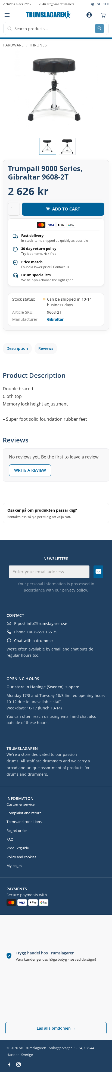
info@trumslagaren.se (47, 623)
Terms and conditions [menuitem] (24, 821)
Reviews (45, 348)
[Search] (99, 28)
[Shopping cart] (102, 15)
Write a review (30, 470)
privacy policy (74, 590)
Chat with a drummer (33, 640)
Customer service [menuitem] (21, 804)
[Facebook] (9, 1064)
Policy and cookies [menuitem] (21, 856)
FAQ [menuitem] (10, 839)
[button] (7, 15)
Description (17, 348)
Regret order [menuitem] (17, 830)
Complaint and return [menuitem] (24, 812)
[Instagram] (18, 1064)
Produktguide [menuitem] (18, 847)
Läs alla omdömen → (56, 1028)
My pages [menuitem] (14, 865)
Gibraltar (55, 319)
